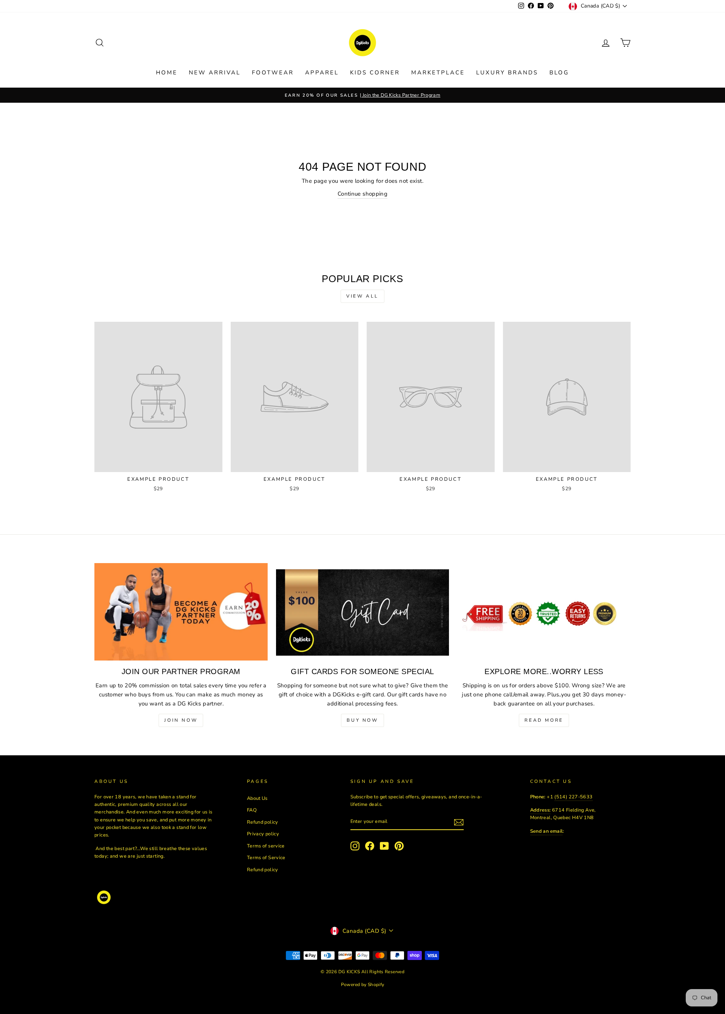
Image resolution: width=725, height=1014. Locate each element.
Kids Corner (375, 72)
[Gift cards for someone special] (362, 612)
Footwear (273, 72)
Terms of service (266, 846)
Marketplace (438, 72)
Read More (543, 720)
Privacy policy (263, 833)
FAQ (252, 810)
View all (362, 296)
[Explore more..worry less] (544, 612)
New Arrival (215, 72)
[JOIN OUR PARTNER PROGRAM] (181, 612)
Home (166, 72)
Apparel (322, 72)
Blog (559, 72)
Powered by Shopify (362, 985)
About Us (257, 798)
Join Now (180, 720)
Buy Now (362, 720)
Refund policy (262, 822)
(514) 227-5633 (573, 796)
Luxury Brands (507, 72)
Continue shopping (362, 194)
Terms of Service (266, 857)
